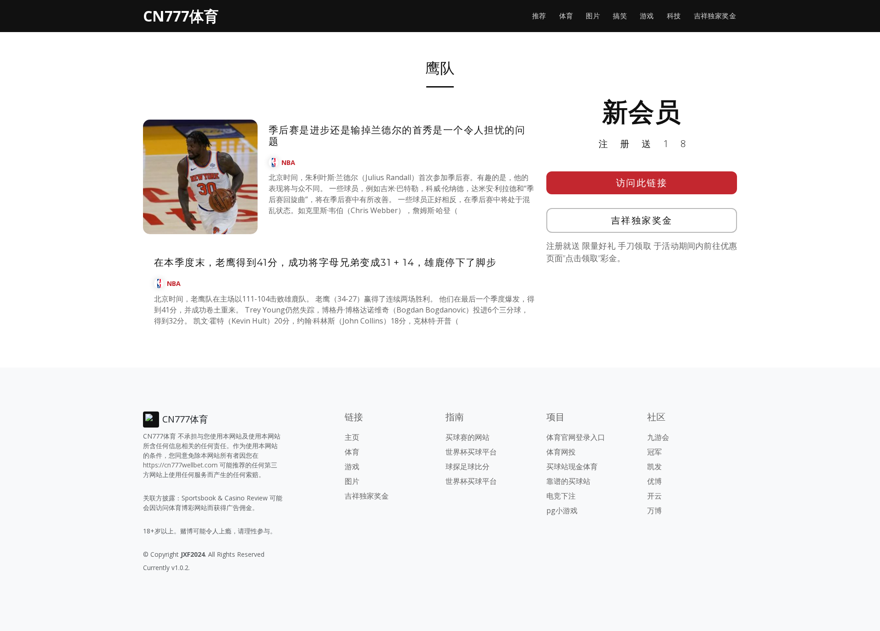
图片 (593, 15)
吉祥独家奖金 (715, 15)
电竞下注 (561, 496)
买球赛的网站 (468, 437)
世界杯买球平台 (471, 452)
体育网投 (561, 452)
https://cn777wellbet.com (180, 465)
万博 (654, 510)
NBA (288, 162)
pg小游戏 (562, 510)
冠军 (654, 452)
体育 (566, 15)
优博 (654, 481)
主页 (352, 437)
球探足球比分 (468, 466)
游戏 (647, 15)
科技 (674, 15)
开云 (654, 496)
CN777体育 (181, 16)
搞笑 (620, 15)
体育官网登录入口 (575, 437)
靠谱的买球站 (568, 481)
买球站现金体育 (572, 466)
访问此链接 (642, 182)
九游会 (658, 437)
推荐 (539, 15)
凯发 (654, 466)
